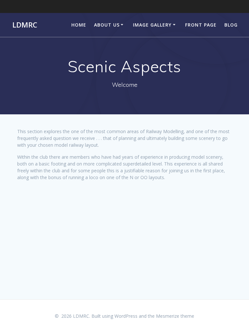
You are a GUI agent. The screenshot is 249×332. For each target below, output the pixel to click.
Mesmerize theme (175, 316)
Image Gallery (152, 25)
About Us (107, 25)
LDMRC (24, 25)
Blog (231, 25)
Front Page (201, 25)
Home (78, 25)
